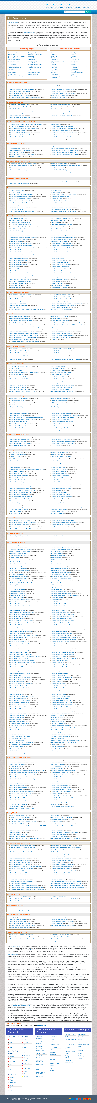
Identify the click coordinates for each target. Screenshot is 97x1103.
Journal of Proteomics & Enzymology (19, 136)
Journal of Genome (14, 270)
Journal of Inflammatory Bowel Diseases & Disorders (22, 490)
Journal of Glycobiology (15, 115)
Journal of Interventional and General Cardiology (21, 275)
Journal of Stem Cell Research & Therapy (20, 425)
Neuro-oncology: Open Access (58, 721)
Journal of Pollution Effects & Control (60, 307)
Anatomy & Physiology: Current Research (61, 549)
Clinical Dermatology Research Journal (19, 228)
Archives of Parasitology (16, 456)
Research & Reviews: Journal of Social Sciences (62, 925)
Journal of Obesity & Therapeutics (59, 671)
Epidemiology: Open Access (16, 580)
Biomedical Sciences (13, 57)
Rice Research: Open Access (58, 97)
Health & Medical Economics (17, 819)
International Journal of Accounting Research (21, 165)
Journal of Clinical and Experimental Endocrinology (22, 254)
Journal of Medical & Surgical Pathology (19, 650)
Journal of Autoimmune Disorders (59, 473)
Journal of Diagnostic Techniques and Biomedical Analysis (65, 154)
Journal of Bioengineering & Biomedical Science (21, 150)
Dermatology (54, 59)
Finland (25, 1044)
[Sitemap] (70, 1099)
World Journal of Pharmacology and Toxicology (21, 753)
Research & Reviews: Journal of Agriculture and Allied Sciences (25, 97)
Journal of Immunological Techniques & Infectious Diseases (65, 484)
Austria (25, 1039)
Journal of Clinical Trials (16, 262)
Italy (24, 1052)
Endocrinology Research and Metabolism (61, 578)
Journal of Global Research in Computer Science (62, 385)
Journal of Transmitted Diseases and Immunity (21, 496)
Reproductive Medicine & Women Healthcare (54, 1063)
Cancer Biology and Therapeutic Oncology (20, 222)
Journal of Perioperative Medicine (59, 687)
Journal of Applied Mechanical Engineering (61, 329)
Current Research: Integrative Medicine (19, 570)
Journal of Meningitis (56, 490)
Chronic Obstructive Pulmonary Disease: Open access (23, 564)
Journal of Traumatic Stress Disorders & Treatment (22, 802)
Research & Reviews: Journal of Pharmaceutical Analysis (23, 885)
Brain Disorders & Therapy (57, 764)
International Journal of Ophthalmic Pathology (62, 239)
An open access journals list (24, 986)
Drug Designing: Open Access (17, 854)
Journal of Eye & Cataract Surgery (18, 268)
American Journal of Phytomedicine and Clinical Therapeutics (65, 547)
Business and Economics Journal (59, 163)
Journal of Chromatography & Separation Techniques (63, 194)
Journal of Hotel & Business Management (20, 169)
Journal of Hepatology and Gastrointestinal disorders (63, 639)
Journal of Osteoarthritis (57, 681)
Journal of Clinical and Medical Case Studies (61, 618)
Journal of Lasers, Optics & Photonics (19, 896)
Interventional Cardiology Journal (59, 241)
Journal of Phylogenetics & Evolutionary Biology (21, 134)
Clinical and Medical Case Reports (59, 564)
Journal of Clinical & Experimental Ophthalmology (63, 249)
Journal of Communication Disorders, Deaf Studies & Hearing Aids (67, 624)
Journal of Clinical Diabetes (57, 256)
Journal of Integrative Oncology (58, 643)
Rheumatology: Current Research (59, 509)
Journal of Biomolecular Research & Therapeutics (22, 154)
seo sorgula (54, 744)
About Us (9, 11)
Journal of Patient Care (15, 832)
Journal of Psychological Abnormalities (19, 795)
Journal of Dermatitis (15, 266)
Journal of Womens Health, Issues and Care (61, 713)
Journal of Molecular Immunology (18, 494)
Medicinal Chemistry (56, 202)
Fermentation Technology (57, 458)
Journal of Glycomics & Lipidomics (18, 130)
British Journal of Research (16, 370)
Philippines (12, 1077)
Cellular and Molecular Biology (58, 402)
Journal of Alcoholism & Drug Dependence (61, 774)
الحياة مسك (39, 1099)
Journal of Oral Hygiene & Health (18, 679)
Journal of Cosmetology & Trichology (19, 264)
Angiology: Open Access (57, 553)
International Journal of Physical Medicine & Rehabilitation (65, 595)
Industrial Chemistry (56, 192)
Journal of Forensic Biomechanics (18, 385)
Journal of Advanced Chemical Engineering (20, 181)
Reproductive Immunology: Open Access (20, 507)
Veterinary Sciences (33, 74)
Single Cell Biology (55, 430)
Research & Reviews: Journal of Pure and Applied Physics (65, 898)
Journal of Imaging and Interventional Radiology (21, 643)
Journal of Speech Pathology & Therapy (19, 279)
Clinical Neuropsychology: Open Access (60, 766)
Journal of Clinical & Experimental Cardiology (62, 245)
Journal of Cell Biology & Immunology (60, 475)
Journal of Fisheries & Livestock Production (20, 91)
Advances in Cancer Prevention (58, 545)
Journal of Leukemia (56, 645)
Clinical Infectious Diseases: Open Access (61, 456)
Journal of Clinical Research (57, 258)
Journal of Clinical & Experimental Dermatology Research (24, 247)
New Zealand (12, 1074)
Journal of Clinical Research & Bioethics (19, 260)
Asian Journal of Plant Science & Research (20, 87)
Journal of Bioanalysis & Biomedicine (19, 858)
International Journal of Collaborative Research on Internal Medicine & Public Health (30, 825)
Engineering (11, 69)
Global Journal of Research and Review (60, 374)
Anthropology (13, 917)
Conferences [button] (29, 11)
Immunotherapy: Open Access (58, 467)
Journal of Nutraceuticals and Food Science (61, 866)
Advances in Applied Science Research (19, 366)
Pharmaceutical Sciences (34, 67)
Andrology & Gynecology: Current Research (20, 551)
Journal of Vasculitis (55, 281)
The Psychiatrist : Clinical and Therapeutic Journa (22, 808)
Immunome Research (15, 467)
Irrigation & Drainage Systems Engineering (61, 327)
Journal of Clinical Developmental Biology (61, 413)
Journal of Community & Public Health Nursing (21, 828)
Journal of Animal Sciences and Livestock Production (22, 936)
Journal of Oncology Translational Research (61, 677)
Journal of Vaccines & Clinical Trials (59, 498)
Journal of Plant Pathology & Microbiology (20, 95)
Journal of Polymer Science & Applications (61, 524)
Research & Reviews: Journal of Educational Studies (22, 925)
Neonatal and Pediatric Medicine (18, 283)
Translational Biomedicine (16, 156)
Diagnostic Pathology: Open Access (59, 574)
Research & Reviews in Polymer (17, 209)
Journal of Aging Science (16, 411)
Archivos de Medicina (56, 557)
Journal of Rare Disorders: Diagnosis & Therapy (62, 696)
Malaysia (11, 1072)
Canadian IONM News (15, 766)
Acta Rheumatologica (15, 545)
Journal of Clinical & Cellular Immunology (61, 477)
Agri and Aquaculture (13, 52)
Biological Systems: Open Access (59, 368)
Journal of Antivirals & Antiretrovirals (18, 473)
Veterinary (81, 1058)
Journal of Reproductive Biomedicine (60, 698)
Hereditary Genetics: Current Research (19, 409)
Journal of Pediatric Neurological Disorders (61, 791)
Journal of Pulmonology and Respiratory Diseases (22, 696)
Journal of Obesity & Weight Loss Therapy (20, 673)
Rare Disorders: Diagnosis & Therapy (19, 430)
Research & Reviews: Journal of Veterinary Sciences (63, 938)
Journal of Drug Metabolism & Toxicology (20, 864)
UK (24, 1073)
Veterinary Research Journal (58, 941)
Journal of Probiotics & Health (17, 359)
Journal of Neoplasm (15, 664)
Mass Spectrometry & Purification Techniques (21, 202)
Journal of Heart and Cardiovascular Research (62, 270)
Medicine (53, 72)
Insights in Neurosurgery (57, 768)
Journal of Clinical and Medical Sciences (19, 256)
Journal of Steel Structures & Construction (61, 337)
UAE (10, 1090)
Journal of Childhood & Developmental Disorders (62, 616)
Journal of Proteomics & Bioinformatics (60, 134)
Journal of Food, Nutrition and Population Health (62, 352)
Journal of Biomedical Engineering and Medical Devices (64, 150)
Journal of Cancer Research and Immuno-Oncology (22, 612)
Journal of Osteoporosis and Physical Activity (21, 683)
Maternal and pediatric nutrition (17, 717)
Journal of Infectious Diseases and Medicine (61, 488)
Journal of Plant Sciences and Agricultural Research (63, 910)
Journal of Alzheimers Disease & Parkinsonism (21, 776)
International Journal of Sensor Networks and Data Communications (67, 324)
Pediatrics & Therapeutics (57, 734)
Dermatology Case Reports (16, 574)
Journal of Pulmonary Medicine (58, 694)
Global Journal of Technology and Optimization (21, 320)
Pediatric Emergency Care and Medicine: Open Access (64, 732)
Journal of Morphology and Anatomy (59, 660)
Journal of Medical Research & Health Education (62, 654)
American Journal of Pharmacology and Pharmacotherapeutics (66, 847)
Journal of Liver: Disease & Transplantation (61, 648)
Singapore (12, 1080)
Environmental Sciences (14, 71)
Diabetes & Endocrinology (57, 61)
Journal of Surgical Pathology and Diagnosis (20, 281)
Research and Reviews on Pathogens (19, 509)
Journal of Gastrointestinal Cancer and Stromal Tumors (23, 635)
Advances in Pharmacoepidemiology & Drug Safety (22, 845)
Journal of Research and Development (19, 389)
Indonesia (12, 1066)
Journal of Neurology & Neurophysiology (19, 787)
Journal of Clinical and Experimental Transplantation (63, 254)
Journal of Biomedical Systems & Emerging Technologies (64, 152)
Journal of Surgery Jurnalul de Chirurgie (19, 704)
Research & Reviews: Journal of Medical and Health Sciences (25, 838)
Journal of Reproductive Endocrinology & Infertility (63, 277)
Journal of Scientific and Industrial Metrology (20, 898)
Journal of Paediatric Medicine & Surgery (20, 685)
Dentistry (53, 57)
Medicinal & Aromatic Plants (57, 877)
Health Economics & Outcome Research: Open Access (23, 821)
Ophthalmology (75, 59)
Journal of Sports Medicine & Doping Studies (61, 700)
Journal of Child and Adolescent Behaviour (61, 776)
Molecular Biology (55, 76)
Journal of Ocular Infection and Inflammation (61, 275)
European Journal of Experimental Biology (61, 372)
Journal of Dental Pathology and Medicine (20, 629)
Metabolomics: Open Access (17, 139)
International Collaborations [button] (39, 11)
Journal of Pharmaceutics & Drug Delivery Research (63, 870)
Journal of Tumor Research (57, 708)
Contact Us (69, 7)
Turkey (25, 1071)
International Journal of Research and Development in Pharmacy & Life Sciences (29, 856)
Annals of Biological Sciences (58, 366)
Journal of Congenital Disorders (17, 627)
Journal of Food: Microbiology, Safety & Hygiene (21, 355)
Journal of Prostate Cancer (16, 694)
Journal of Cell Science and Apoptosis (19, 616)
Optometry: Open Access (57, 283)
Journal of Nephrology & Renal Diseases (60, 664)
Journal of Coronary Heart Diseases (59, 262)
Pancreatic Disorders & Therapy (58, 729)
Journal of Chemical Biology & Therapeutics (20, 113)
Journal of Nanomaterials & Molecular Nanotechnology (23, 522)
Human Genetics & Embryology (58, 409)
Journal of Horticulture (15, 93)
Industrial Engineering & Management (60, 320)
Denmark (25, 1042)
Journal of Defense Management (18, 921)
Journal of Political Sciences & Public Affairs (20, 923)
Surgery (73, 74)
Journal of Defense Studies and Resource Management (23, 167)
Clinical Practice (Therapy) (16, 231)
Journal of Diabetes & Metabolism (59, 629)
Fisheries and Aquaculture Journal (59, 87)
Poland (25, 1060)
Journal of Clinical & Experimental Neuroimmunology (22, 779)
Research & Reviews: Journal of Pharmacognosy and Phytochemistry (67, 887)
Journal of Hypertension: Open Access (60, 641)
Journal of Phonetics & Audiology (18, 277)
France (25, 1047)
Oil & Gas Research (55, 445)
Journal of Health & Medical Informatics (60, 130)
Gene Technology (55, 406)
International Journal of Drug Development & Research (64, 854)
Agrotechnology (55, 85)
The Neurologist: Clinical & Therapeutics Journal (62, 806)
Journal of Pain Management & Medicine (60, 685)
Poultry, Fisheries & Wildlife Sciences (60, 95)
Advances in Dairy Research (17, 348)
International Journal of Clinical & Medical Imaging (63, 237)
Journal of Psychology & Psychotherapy (60, 795)
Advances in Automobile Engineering (19, 316)
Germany (25, 1050)
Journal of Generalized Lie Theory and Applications (22, 538)
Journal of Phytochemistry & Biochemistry (61, 200)
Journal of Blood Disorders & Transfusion (61, 603)
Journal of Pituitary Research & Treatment (61, 690)
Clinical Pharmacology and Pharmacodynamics (21, 851)
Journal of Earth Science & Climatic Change (20, 439)
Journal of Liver (14, 648)
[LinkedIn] (82, 1099)
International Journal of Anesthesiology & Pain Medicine (23, 237)
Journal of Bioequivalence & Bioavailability (61, 858)
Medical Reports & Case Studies (18, 721)
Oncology (73, 57)
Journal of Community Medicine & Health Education (63, 828)
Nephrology (54, 77)
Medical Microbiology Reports (17, 502)
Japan (11, 1069)
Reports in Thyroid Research (17, 740)
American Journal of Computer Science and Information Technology (26, 124)
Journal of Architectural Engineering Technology (21, 331)
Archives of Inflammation (57, 454)
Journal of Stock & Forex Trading (59, 169)
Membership (50, 11)
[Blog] (89, 1099)
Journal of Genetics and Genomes (18, 421)
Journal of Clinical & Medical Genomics (19, 413)
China (11, 1058)
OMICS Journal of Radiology (58, 723)
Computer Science (12, 66)
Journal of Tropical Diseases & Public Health (61, 496)
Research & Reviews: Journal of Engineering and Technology (24, 341)
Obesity (52, 1042)
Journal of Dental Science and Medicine (60, 264)
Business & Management (14, 59)
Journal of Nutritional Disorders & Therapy (61, 669)
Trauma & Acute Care (56, 748)
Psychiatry (74, 67)
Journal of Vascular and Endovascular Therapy (62, 711)
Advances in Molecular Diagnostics (59, 398)
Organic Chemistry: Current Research (19, 207)
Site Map (61, 7)
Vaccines (52, 1070)
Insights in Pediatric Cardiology (58, 235)
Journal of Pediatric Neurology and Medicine (20, 793)
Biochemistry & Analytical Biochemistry (19, 104)
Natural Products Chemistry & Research (60, 205)
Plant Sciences (31, 71)
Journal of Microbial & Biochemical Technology (21, 492)
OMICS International (13, 22)
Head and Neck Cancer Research (18, 587)
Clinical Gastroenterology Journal (18, 566)
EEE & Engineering (69, 1044)
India (10, 1064)
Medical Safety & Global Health (17, 836)
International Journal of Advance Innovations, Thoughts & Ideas (66, 322)
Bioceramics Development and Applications (20, 318)
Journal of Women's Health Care (59, 834)
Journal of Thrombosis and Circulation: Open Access (63, 704)
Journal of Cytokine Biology (57, 479)
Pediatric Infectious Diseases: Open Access (61, 505)
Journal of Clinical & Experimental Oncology (20, 249)
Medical (38, 1069)
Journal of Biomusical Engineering (59, 378)
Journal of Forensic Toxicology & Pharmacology (62, 864)
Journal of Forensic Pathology (17, 481)
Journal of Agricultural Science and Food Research (22, 89)
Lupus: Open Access (56, 500)
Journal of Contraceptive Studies (59, 627)
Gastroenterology (55, 62)
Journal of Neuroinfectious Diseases (59, 785)
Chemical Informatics (56, 124)
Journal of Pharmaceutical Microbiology (60, 868)
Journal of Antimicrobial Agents (58, 471)
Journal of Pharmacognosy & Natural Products (62, 872)
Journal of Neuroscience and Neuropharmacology (22, 791)
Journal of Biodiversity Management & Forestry (21, 298)
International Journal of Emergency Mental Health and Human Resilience (27, 770)
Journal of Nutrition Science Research (60, 357)
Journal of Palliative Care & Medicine (19, 687)
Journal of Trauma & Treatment (17, 708)
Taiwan (11, 1085)
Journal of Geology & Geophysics (18, 441)
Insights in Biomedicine (15, 148)
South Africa (26, 1063)
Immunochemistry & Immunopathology (19, 463)
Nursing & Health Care (33, 66)
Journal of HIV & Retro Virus (57, 481)
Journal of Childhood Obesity (17, 618)
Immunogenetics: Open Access (58, 463)
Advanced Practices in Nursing (17, 815)
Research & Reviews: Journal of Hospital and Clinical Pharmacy (66, 883)
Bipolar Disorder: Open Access (17, 764)
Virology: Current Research (57, 513)
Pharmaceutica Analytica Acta (17, 879)
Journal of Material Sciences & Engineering (20, 520)
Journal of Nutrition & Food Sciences (60, 355)
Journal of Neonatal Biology (57, 662)
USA (10, 1039)
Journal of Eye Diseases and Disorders (60, 268)
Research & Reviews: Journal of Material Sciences (22, 528)
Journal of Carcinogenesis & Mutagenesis (20, 614)
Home (47, 7)
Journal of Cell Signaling (16, 477)
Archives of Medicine (15, 557)
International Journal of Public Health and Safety (62, 825)
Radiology (73, 71)
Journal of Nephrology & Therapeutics (19, 666)
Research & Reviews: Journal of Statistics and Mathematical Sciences (67, 538)
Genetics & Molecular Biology (15, 76)
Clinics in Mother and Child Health (18, 233)
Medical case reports (56, 719)
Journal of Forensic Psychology (58, 783)
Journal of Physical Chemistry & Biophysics (20, 200)
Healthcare (54, 67)
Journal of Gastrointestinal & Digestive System (62, 633)
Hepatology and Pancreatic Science (59, 587)
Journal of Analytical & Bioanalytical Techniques (21, 194)
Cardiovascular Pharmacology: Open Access (61, 224)
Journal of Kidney (14, 645)
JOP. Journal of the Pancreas (17, 597)
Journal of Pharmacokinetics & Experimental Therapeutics (24, 875)
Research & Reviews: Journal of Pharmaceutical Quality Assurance (67, 885)
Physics (30, 69)
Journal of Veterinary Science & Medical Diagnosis (22, 938)
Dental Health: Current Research (59, 570)
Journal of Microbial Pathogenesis (59, 492)
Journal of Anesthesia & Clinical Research (61, 243)
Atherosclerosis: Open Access (58, 220)
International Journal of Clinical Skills (19, 239)
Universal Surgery (55, 751)
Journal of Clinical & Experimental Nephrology (62, 247)
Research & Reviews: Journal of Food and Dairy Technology (65, 359)
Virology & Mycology (15, 513)
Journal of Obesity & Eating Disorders (19, 671)
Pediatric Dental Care (15, 285)
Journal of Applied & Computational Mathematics (21, 536)
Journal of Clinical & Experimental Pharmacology (21, 862)
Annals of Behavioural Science (17, 762)
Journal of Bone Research (16, 608)
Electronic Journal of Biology (58, 370)
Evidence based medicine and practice (60, 580)
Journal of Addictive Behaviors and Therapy (20, 243)
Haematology (54, 66)
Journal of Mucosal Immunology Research (61, 494)
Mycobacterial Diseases (16, 505)
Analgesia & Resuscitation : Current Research (21, 549)
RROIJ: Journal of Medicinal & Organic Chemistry (22, 211)
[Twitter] (77, 1099)
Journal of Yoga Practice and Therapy (60, 389)
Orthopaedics (74, 61)
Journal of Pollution (14, 307)
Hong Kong (12, 1061)
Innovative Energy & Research (17, 322)
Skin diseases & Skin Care (16, 746)
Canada (11, 1044)
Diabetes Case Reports (15, 235)
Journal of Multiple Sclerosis (17, 785)
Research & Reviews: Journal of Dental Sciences (21, 742)
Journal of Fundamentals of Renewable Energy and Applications (66, 303)
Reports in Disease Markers (57, 738)
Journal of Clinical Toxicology (58, 260)
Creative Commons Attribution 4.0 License (36, 1098)
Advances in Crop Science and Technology (20, 85)
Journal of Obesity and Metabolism (59, 673)
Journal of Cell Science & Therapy (59, 411)
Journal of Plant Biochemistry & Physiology (20, 117)
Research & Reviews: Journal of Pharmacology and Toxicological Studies (27, 889)
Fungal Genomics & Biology (16, 406)
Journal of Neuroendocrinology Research (61, 666)
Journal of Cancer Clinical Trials (17, 610)
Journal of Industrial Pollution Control (19, 305)
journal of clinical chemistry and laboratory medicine (63, 113)
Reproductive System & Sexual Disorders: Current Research (65, 740)
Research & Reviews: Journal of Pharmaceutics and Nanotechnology (26, 887)
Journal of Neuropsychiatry (16, 789)
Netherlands (26, 1055)
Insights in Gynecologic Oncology (59, 591)
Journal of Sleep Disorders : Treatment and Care (62, 797)
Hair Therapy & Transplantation (58, 585)
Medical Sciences (32, 61)
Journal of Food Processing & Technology (20, 352)
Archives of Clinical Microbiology (18, 454)
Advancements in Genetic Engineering (19, 398)
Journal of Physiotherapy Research (18, 834)
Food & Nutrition (12, 72)
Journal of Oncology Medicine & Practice (60, 675)
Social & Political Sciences (34, 72)
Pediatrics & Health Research (17, 734)
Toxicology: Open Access (16, 287)
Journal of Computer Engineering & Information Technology (24, 333)
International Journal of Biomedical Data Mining (62, 148)
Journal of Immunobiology (16, 484)
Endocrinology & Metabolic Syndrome (19, 578)
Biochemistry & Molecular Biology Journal (61, 104)
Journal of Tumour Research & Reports (19, 711)
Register (53, 7)
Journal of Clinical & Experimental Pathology (61, 252)
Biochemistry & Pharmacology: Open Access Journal (22, 849)
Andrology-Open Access (57, 551)
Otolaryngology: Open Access (17, 729)
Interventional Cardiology (16, 241)
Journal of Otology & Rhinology (58, 683)
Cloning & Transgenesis (16, 404)
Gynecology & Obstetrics (16, 585)
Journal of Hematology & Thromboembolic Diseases (63, 637)
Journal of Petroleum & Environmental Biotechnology (63, 305)
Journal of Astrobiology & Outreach (59, 376)
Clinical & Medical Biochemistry (17, 108)
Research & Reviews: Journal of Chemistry (61, 209)
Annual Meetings (41, 1025)
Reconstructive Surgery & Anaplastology (60, 736)
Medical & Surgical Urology (16, 719)
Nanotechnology (32, 62)
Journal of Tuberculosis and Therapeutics (20, 498)
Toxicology (74, 76)
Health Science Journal (56, 821)
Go (89, 12)
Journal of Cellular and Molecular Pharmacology (62, 860)
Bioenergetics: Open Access (57, 106)
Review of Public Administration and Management (22, 174)
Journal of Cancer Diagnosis (58, 610)
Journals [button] (22, 11)
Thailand (11, 1087)
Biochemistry (11, 54)
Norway (25, 1058)
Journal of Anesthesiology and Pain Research (21, 245)
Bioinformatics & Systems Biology (16, 56)
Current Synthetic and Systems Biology (19, 126)
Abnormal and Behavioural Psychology (19, 760)
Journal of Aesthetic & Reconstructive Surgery (21, 599)
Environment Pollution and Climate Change (61, 294)
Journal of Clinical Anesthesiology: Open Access (62, 620)
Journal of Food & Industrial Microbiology (61, 350)
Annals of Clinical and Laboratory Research (61, 218)
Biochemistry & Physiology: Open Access (20, 106)
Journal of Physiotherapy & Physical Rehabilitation (22, 690)
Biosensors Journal (55, 318)
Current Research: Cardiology (58, 233)
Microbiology (54, 74)
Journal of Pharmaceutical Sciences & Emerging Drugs (23, 870)
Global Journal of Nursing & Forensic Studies (62, 817)
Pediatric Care (13, 732)
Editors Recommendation (82, 7)
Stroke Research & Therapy (16, 806)
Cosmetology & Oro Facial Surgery (18, 568)
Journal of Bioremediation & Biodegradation (61, 298)
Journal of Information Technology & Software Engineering (24, 337)
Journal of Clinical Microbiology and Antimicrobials (63, 622)
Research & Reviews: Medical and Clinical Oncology (63, 742)
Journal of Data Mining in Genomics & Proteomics (63, 128)
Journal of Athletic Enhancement (18, 601)
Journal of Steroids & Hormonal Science (19, 702)
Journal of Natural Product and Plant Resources (62, 908)
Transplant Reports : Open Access (59, 287)
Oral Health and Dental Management (60, 725)
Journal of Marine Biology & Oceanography (20, 443)
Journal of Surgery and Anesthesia (59, 279)
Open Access (15, 11)
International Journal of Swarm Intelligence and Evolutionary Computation (27, 327)
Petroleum (81, 1042)
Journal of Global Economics (58, 167)
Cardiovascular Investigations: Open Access (20, 224)
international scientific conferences (21, 1005)
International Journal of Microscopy (18, 595)
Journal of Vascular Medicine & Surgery (19, 713)
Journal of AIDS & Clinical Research (59, 469)
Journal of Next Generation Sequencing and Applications (64, 132)
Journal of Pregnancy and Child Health (19, 692)
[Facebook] (75, 1099)
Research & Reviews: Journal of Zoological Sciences (22, 941)
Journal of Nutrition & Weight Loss (18, 387)
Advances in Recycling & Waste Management (21, 294)
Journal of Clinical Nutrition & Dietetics (19, 258)
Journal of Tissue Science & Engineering (60, 425)
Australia (11, 1056)
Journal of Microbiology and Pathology (19, 658)
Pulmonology (74, 69)
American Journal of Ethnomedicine (18, 547)
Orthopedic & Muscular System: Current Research (63, 727)
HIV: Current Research (56, 460)
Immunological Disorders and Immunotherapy (21, 465)
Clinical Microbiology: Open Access (18, 458)
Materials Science (32, 57)
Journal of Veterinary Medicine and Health (61, 936)
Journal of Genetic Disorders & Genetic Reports (62, 417)
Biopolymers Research (56, 190)
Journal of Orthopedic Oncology (17, 681)
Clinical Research (55, 56)
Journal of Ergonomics (56, 383)
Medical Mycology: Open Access (58, 502)
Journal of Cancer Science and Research (61, 612)
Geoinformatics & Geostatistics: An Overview (20, 437)
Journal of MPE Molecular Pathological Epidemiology (22, 662)
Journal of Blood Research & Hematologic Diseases (22, 606)
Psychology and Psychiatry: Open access (20, 736)
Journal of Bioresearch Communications (19, 381)
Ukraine (25, 1076)
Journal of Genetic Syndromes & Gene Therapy (21, 419)
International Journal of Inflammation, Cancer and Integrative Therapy (27, 469)
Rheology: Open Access (16, 900)
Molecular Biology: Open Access (18, 427)
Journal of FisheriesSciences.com (59, 91)
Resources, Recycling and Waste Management (62, 309)
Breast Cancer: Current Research (18, 559)
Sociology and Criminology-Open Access (20, 927)
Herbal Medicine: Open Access (17, 589)
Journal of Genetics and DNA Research (60, 419)
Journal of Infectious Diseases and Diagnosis (21, 488)
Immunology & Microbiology (35, 54)
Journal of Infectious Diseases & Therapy (61, 486)
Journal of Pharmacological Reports (59, 875)
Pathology (73, 62)
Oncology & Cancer (54, 1044)
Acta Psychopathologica (56, 760)
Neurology (74, 52)
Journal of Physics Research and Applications (62, 387)
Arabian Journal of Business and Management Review (23, 163)
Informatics (31, 56)
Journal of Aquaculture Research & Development (62, 89)
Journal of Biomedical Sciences (17, 152)
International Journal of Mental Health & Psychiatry (63, 770)
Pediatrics (73, 64)
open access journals (15, 946)
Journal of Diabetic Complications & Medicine (21, 631)
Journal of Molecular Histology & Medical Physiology (63, 658)
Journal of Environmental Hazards (18, 303)
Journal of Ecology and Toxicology (59, 631)
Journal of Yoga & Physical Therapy (18, 715)
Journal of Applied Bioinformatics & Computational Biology (24, 128)
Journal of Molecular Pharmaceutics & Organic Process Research (26, 866)
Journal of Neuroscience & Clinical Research (61, 789)
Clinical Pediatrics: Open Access (58, 228)
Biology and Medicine (56, 146)
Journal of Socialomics (56, 923)
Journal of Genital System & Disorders (60, 635)
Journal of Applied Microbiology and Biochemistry (62, 348)
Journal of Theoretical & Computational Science (62, 136)
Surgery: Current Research (57, 746)
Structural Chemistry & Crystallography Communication (64, 211)
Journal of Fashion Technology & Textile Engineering (63, 335)
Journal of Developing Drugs (58, 862)
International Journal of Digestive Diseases (61, 593)
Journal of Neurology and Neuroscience (60, 787)
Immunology (54, 69)
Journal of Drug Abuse (15, 783)
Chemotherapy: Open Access (58, 561)
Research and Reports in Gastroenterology (20, 744)
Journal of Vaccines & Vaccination (18, 500)
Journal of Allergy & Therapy (17, 471)
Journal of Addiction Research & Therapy (61, 772)
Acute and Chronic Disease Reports (18, 218)
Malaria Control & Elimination (58, 715)
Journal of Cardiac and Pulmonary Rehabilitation (62, 614)
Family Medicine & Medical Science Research (21, 582)
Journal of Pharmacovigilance (17, 877)
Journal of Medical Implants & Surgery (19, 652)
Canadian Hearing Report (16, 561)
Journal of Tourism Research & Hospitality (61, 172)
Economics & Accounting (14, 67)
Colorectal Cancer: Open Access (59, 566)
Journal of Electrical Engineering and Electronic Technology (24, 335)
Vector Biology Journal (15, 511)
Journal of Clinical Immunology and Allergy (20, 622)
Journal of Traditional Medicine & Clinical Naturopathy (64, 706)
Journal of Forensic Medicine (17, 633)
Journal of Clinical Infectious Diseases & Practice (21, 479)
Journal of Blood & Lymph (16, 603)
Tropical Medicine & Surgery (17, 751)
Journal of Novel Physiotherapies (18, 669)
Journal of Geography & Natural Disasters (61, 439)
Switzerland (26, 1068)
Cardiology (54, 54)
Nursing (73, 54)
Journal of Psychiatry (56, 793)
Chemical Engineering (13, 61)
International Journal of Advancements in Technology (22, 324)
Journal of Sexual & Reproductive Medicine (20, 700)
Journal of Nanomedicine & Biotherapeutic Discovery (63, 522)
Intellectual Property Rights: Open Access (61, 917)
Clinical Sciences (12, 64)
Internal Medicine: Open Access (17, 593)
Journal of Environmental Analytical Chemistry (21, 196)
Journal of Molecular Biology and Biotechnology (62, 421)
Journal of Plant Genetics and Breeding (60, 423)
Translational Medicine (15, 748)
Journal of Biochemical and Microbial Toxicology (21, 111)
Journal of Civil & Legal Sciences (59, 919)
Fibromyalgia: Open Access (16, 460)
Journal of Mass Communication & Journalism (62, 921)
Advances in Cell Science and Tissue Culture (21, 908)
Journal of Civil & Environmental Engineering (61, 331)
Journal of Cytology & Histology (17, 415)
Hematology (68, 1060)
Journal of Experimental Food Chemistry (19, 350)
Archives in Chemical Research (17, 190)
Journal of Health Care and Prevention (60, 196)
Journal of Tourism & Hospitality (17, 172)
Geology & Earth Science (34, 52)
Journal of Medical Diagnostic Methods (60, 650)
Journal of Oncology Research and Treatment (21, 677)
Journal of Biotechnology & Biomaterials (60, 381)
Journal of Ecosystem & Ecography (59, 301)
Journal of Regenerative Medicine (18, 698)
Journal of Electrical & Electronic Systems (61, 333)
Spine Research (55, 804)
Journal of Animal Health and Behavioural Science (22, 934)
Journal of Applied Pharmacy (58, 856)
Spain (25, 1065)
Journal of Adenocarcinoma (57, 597)
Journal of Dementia (15, 781)
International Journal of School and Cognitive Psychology (23, 772)
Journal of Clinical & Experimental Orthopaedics (21, 252)
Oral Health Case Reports (16, 727)
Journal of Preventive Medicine (58, 692)
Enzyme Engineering (56, 108)
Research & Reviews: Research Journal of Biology (63, 391)
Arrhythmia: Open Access (16, 220)
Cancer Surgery (55, 222)
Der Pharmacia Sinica (56, 851)
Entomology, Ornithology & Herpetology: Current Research (24, 372)
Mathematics (31, 59)
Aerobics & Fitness (55, 815)
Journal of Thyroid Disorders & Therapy (19, 706)
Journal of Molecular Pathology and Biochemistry (22, 660)
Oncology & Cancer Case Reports (18, 725)
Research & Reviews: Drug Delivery (18, 883)
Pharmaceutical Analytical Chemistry (59, 207)
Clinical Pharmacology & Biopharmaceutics (61, 849)
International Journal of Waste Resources (20, 296)
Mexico (11, 1047)
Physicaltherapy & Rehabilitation (79, 66)
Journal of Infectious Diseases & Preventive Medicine (63, 273)
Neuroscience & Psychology (35, 64)
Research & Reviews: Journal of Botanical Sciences (22, 391)
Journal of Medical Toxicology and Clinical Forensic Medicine (24, 656)
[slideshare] (72, 1099)
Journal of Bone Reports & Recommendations (62, 606)
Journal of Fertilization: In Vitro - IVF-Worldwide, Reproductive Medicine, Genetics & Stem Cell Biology (34, 417)
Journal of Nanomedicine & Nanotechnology (20, 524)
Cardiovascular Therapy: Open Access (19, 226)
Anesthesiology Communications (18, 553)
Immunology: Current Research (58, 465)
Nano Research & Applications (58, 526)
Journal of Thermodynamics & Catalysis (19, 183)
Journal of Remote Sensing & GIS (18, 445)
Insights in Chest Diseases (16, 591)
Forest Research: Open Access (17, 374)
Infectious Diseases (56, 71)
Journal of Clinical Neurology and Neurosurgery (62, 779)
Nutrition (73, 56)
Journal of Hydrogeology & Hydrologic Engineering (63, 441)
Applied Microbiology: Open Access (59, 452)
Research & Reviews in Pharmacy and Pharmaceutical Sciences (66, 881)
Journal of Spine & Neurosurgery (18, 800)
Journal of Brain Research (57, 608)
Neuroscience (53, 1036)
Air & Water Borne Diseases (16, 452)
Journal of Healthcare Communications (19, 830)
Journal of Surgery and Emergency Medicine (61, 702)
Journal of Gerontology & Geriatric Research (20, 637)
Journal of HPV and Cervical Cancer (18, 641)
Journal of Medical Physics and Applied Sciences (62, 652)
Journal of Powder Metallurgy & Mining (19, 526)
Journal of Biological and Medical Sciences (20, 378)
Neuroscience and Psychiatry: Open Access (61, 802)
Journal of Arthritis (55, 599)
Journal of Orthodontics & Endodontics (60, 679)
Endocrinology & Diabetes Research (59, 576)
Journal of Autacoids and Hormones (59, 601)
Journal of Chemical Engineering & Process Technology (64, 181)
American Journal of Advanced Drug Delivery (61, 845)
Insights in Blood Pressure (57, 589)
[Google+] (79, 1099)
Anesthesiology (55, 52)
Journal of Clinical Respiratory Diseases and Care (22, 624)
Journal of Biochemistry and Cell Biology (60, 111)
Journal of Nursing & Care (57, 830)
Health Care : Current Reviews (58, 819)
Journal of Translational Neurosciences (60, 800)
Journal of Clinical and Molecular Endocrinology (21, 620)
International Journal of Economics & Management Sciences (65, 165)
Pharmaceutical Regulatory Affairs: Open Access (21, 881)
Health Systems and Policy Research (19, 823)
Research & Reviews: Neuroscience (18, 804)
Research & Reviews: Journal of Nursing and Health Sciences (65, 838)
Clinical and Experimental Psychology (60, 226)
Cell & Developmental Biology (17, 400)
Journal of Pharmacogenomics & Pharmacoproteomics (23, 872)
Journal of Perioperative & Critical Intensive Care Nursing (64, 832)
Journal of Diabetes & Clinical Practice (60, 266)
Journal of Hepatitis (14, 639)
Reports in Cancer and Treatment (18, 738)
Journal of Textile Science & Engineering (19, 339)
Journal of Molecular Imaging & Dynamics (20, 423)
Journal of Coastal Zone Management (60, 437)
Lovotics (53, 339)
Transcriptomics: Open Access (58, 139)
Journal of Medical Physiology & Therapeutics (21, 654)
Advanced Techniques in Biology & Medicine (20, 146)
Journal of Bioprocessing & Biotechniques (20, 860)
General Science (12, 74)
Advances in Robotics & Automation (59, 316)
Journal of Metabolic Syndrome (58, 656)
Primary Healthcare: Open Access (59, 836)
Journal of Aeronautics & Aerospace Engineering (21, 329)
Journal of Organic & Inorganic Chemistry (20, 198)
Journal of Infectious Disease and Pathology (20, 486)
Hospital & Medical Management (59, 823)
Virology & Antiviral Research (58, 511)
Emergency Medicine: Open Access (18, 576)
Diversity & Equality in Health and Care (19, 817)
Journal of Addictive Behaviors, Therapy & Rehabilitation (23, 774)
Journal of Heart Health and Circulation (19, 273)
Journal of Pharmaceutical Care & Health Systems (22, 868)
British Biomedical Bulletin (57, 559)
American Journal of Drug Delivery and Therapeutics (22, 847)
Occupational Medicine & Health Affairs (19, 723)
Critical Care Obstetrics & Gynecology (60, 568)
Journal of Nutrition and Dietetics (18, 357)
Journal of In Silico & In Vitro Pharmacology (20, 132)
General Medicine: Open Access (58, 582)
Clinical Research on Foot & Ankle (59, 231)
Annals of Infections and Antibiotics (18, 555)
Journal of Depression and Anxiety (59, 781)
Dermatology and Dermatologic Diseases (61, 572)
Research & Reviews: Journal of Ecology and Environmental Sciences (26, 309)
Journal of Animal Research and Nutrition (61, 934)
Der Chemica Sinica (15, 192)
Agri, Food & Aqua (69, 1034)
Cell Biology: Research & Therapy (59, 400)
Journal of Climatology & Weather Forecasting (21, 301)
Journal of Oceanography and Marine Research (62, 443)
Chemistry (10, 62)
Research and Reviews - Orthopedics (60, 285)
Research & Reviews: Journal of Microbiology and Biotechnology (66, 507)
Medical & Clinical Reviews (57, 717)
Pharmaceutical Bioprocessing (58, 879)
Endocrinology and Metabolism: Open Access (62, 126)
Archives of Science (15, 368)
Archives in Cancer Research (58, 555)
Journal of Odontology (15, 675)
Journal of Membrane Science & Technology (61, 115)
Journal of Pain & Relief (56, 198)
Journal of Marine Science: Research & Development (63, 93)
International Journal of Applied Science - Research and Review (25, 376)
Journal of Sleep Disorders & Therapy (19, 797)
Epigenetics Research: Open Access (59, 404)
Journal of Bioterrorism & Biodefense (19, 383)
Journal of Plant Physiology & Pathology (19, 910)
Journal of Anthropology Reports (18, 919)
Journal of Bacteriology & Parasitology (19, 475)
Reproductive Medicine (77, 72)
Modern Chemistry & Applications (18, 205)
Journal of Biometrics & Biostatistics (59, 536)
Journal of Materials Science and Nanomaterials (62, 520)
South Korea (12, 1082)
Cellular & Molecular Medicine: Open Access (20, 402)
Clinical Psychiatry (14, 768)
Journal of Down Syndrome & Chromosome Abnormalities (65, 415)
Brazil (10, 1042)
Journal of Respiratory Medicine (58, 896)
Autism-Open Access (56, 762)
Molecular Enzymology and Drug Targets (60, 427)
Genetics (53, 64)
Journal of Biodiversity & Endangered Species (62, 296)
